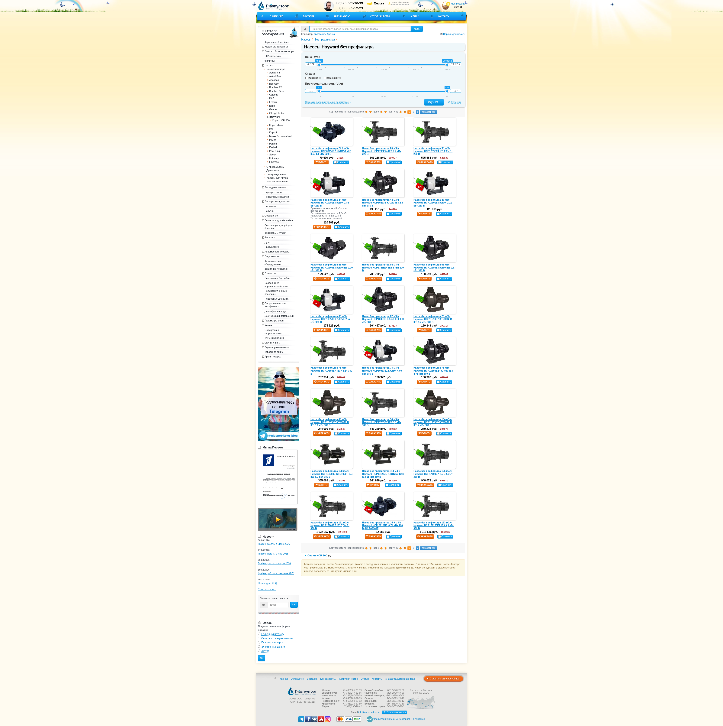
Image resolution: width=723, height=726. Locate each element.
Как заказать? (342, 16)
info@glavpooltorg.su (369, 712)
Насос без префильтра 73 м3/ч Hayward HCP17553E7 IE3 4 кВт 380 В (331, 370)
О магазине (276, 16)
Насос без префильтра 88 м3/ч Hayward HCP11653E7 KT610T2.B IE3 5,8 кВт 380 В (329, 422)
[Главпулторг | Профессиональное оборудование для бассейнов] (273, 5)
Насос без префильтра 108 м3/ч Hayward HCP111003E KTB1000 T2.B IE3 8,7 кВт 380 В (331, 474)
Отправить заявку (396, 712)
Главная (283, 678)
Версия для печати (454, 34)
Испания (314, 78)
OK (294, 604)
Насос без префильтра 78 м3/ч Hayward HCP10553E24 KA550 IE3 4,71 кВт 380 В (433, 370)
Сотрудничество (380, 16)
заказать (375, 162)
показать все (428, 112)
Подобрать (434, 102)
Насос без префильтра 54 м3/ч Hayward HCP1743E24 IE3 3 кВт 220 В (383, 267)
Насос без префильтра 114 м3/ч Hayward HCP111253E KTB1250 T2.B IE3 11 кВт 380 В (383, 474)
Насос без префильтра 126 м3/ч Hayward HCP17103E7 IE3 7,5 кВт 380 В (432, 474)
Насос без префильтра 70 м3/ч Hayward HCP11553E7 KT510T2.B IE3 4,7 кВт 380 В (432, 319)
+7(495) (349, 3)
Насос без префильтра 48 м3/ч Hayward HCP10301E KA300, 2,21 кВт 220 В (432, 202)
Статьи (415, 16)
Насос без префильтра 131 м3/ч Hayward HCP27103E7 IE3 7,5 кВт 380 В (329, 525)
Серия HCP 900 (317, 555)
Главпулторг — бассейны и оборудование (302, 691)
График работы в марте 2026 (274, 563)
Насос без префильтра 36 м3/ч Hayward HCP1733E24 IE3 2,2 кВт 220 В (432, 151)
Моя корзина (458, 3)
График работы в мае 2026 (273, 553)
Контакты (443, 16)
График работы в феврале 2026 (276, 573)
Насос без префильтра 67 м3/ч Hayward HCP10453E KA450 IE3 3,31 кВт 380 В (383, 319)
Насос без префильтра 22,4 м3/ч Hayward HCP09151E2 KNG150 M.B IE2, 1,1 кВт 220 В (330, 151)
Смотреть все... (267, 589)
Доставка (308, 16)
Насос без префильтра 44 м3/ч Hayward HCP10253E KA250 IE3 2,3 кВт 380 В (382, 202)
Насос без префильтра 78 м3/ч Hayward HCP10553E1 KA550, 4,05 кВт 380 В (382, 370)
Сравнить (342, 162)
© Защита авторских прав (400, 678)
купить (322, 162)
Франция (334, 78)
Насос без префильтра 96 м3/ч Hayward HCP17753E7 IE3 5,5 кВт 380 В (381, 422)
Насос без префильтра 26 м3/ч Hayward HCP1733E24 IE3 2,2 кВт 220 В (381, 151)
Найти (416, 28)
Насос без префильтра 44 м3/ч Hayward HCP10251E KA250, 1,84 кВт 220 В (329, 202)
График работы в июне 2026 (274, 543)
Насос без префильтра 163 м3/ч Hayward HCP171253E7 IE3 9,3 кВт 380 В (433, 525)
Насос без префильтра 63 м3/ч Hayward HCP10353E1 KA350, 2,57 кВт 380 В (330, 319)
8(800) (350, 8)
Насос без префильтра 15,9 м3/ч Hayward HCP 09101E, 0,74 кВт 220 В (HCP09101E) (382, 525)
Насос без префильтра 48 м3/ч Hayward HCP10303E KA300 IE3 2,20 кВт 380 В (331, 267)
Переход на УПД (267, 583)
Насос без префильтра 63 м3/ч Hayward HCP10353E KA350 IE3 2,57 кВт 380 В (434, 267)
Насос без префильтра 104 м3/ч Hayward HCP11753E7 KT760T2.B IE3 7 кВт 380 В (432, 422)
